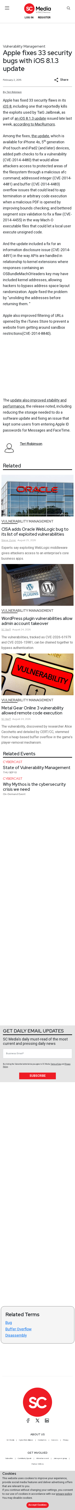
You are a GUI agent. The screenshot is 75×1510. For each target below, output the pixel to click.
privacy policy (64, 1493)
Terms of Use (56, 1064)
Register (44, 17)
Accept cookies (37, 1505)
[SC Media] (37, 8)
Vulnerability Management (24, 46)
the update (40, 136)
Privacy (65, 1440)
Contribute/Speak (24, 1458)
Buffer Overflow (18, 1329)
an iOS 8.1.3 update (30, 118)
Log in (29, 17)
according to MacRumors (34, 124)
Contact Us (42, 1440)
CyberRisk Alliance (26, 1440)
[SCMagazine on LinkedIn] (46, 1420)
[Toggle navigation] (7, 8)
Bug (8, 1322)
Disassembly (16, 1335)
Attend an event (42, 1458)
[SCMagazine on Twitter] (37, 1420)
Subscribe (38, 1075)
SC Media (10, 1440)
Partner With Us (37, 1464)
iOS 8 (7, 106)
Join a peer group (60, 1458)
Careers (54, 1440)
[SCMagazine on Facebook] (28, 1420)
